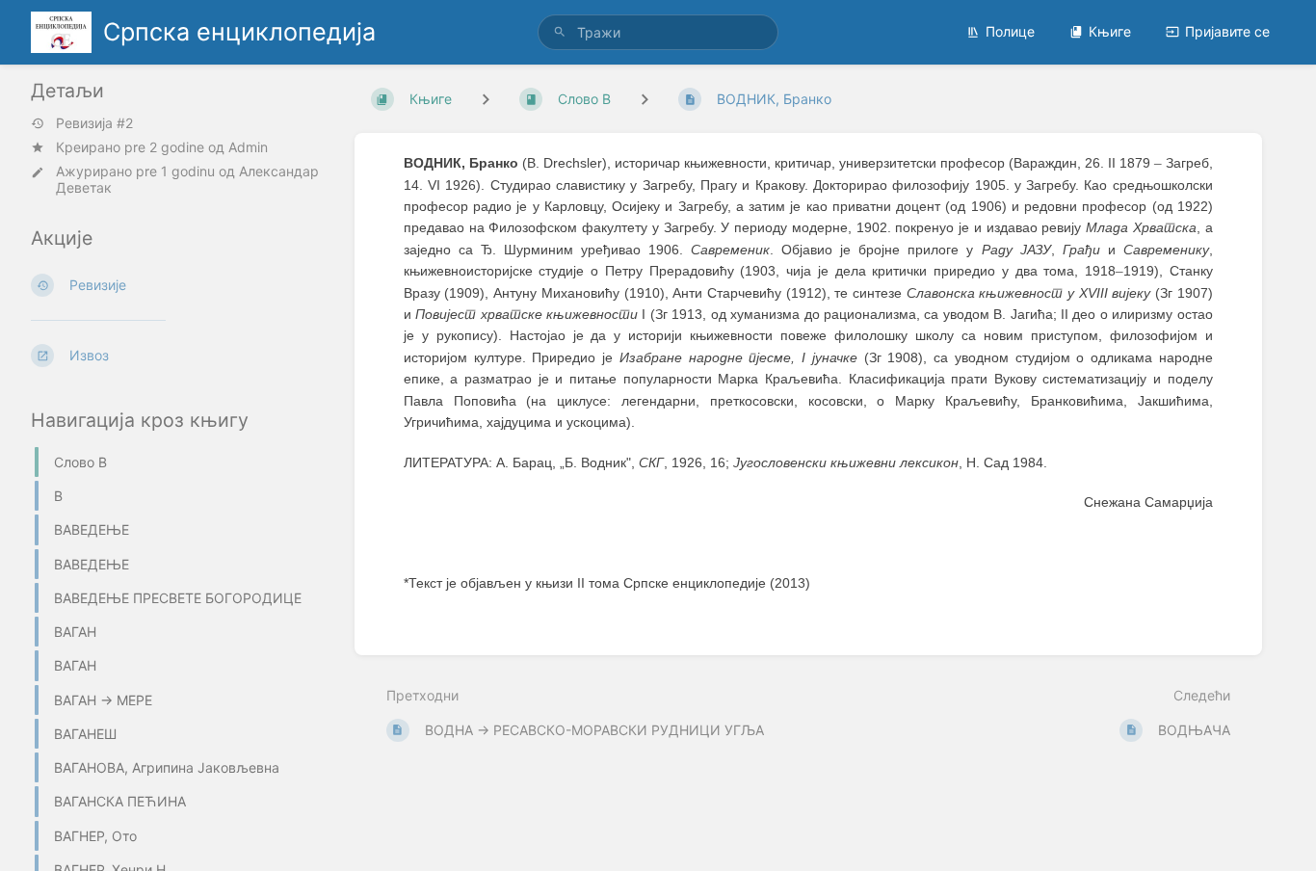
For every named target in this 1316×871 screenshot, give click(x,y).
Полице (1010, 31)
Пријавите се (1227, 31)
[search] (658, 32)
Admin (248, 147)
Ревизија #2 (94, 123)
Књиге (1110, 31)
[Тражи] (559, 32)
